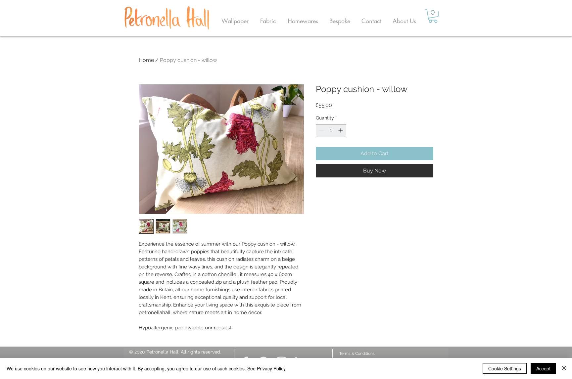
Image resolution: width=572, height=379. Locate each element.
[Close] (564, 368)
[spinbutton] (331, 130)
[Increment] (341, 130)
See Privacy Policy (266, 368)
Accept (543, 368)
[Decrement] (321, 130)
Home (146, 60)
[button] (234, 21)
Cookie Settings (504, 368)
